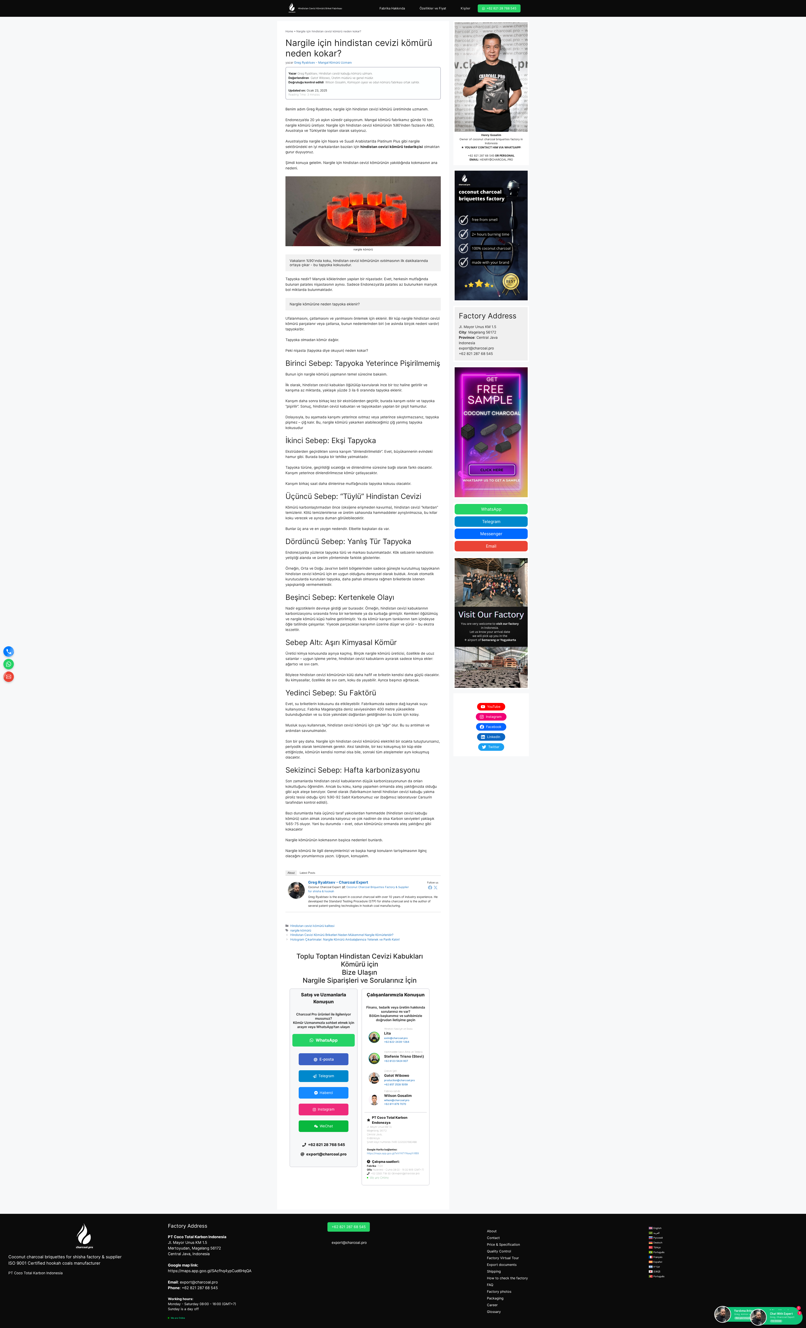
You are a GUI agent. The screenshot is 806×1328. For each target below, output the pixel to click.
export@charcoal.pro (349, 1242)
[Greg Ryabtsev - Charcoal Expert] (296, 897)
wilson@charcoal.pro (396, 1100)
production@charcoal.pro (399, 1080)
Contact (493, 1238)
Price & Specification (503, 1244)
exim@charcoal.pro (396, 1038)
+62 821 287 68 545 (481, 155)
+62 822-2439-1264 (396, 1041)
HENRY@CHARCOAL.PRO (496, 159)
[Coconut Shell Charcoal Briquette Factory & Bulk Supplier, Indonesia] (291, 8)
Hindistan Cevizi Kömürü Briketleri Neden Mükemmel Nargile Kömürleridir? (341, 935)
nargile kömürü (300, 930)
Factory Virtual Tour (503, 1258)
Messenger (491, 533)
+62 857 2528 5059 (396, 1084)
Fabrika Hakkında (392, 8)
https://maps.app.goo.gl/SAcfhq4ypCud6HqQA (209, 1271)
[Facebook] (430, 887)
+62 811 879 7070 (395, 1104)
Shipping (494, 1271)
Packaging (495, 1298)
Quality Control (499, 1251)
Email (491, 546)
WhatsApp (491, 509)
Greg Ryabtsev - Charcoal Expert (338, 882)
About (291, 872)
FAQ (490, 1285)
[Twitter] (435, 887)
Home (289, 31)
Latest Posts (307, 872)
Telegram (491, 521)
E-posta (324, 1059)
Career (492, 1305)
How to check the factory (507, 1278)
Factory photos (499, 1291)
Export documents (502, 1265)
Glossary (494, 1312)
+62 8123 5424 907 (396, 1060)
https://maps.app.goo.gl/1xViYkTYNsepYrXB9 (393, 1153)
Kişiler (465, 8)
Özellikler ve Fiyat (433, 8)
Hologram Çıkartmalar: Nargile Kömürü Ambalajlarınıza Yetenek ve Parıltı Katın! (345, 939)
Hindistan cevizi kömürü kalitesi (312, 926)
